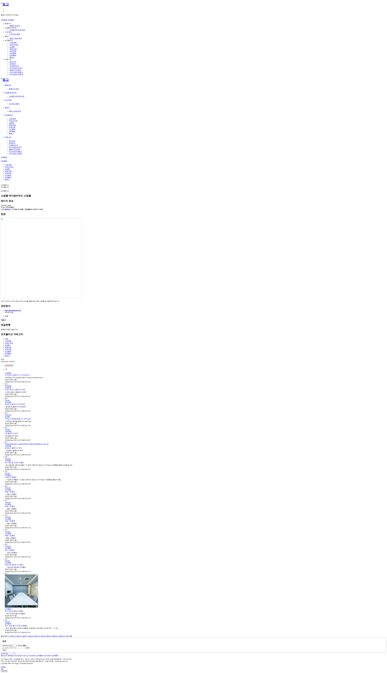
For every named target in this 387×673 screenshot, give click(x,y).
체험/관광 (12, 125)
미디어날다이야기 (15, 147)
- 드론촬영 (12, 55)
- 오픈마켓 (12, 51)
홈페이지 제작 (14, 89)
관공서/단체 (13, 121)
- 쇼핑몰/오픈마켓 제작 (17, 30)
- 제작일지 (12, 64)
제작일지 (12, 143)
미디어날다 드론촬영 (35, 655)
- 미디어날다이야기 (16, 68)
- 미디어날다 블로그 (16, 72)
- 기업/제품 (13, 42)
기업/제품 (12, 119)
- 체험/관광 (13, 49)
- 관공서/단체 (13, 45)
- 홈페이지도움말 (15, 70)
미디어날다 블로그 (15, 151)
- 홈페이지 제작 (14, 26)
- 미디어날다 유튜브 (16, 74)
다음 (67, 636)
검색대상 (5, 645)
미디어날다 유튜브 (15, 153)
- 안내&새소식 (14, 66)
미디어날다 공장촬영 (51, 655)
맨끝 (70, 636)
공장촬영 (11, 20)
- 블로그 (12, 57)
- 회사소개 (12, 61)
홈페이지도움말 (14, 149)
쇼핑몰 (11, 123)
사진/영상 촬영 (14, 104)
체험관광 (8, 347)
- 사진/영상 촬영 (14, 34)
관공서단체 (9, 343)
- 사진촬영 (12, 53)
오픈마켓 (12, 127)
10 (61, 636)
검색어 (22, 645)
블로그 (11, 133)
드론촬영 (4, 20)
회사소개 (12, 141)
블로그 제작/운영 (15, 111)
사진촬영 (12, 129)
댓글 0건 (7, 209)
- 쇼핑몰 (12, 47)
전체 (6, 339)
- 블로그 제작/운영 (15, 38)
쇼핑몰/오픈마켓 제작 (16, 96)
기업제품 (8, 341)
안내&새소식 (13, 145)
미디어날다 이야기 (21, 655)
